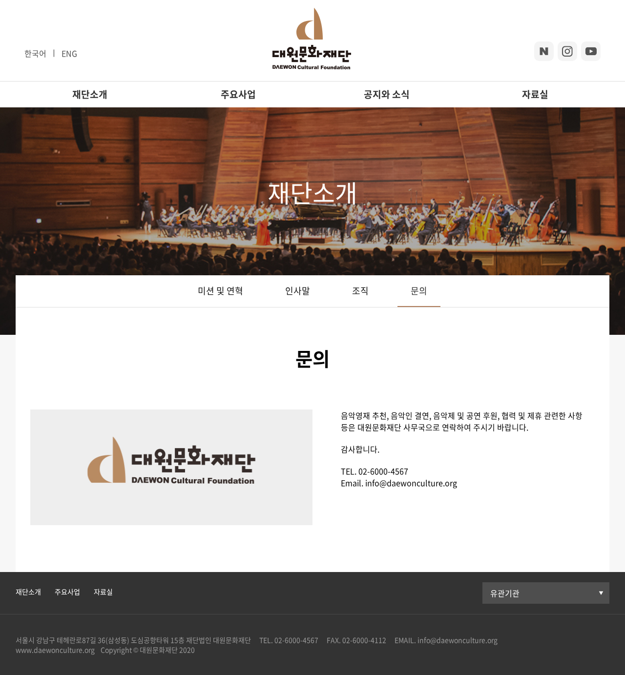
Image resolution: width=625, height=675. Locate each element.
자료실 (535, 94)
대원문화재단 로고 (311, 40)
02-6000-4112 (364, 640)
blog (544, 51)
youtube (591, 51)
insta (567, 51)
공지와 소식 (387, 94)
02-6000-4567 (296, 640)
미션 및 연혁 (220, 290)
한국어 (35, 53)
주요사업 (238, 94)
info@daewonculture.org (457, 640)
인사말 (297, 290)
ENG (69, 53)
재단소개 (89, 94)
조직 (360, 290)
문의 (419, 290)
